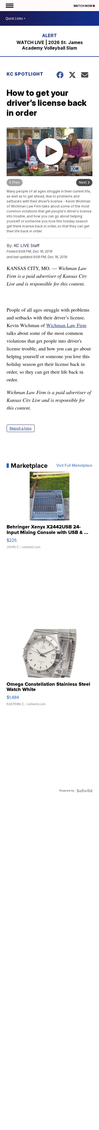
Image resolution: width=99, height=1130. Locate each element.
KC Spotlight (25, 74)
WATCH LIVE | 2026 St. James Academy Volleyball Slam (49, 45)
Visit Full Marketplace (74, 466)
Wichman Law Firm (66, 325)
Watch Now (83, 5)
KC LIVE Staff (27, 245)
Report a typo (21, 428)
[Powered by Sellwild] (84, 791)
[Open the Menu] (9, 5)
